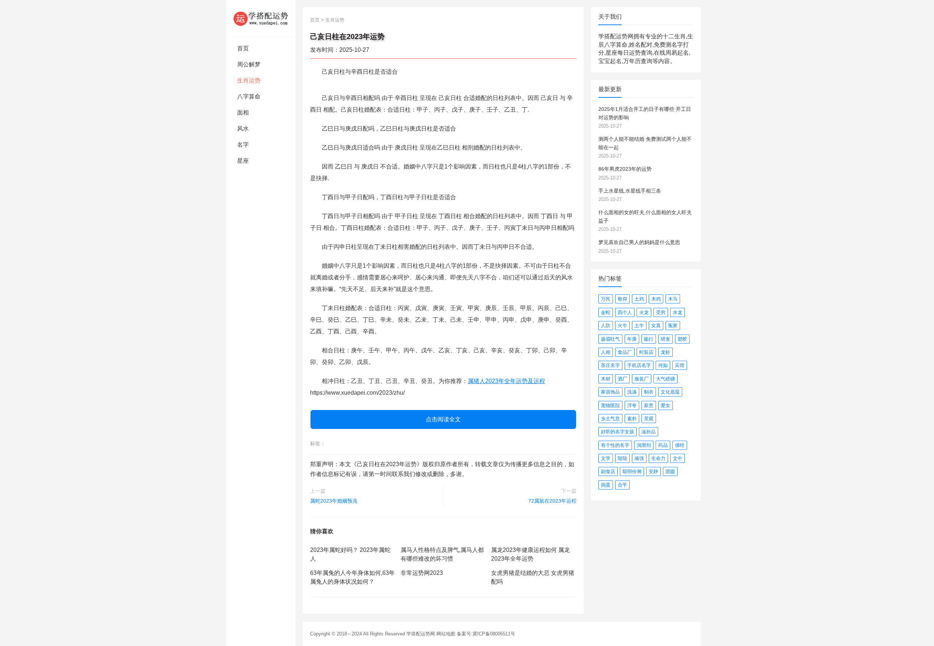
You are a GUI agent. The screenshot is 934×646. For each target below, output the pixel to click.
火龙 (644, 312)
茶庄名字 (610, 365)
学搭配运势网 (420, 634)
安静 (653, 471)
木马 (673, 299)
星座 (243, 161)
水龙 (677, 312)
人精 (605, 352)
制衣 (648, 392)
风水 (243, 128)
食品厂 (625, 352)
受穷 (660, 312)
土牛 (639, 325)
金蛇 (605, 312)
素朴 (632, 418)
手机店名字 (639, 365)
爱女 (665, 405)
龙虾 (665, 352)
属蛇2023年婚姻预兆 (334, 501)
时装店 (646, 352)
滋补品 (648, 431)
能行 (648, 339)
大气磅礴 (665, 379)
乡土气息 (610, 418)
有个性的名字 (615, 445)
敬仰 (622, 299)
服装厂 (641, 379)
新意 (648, 405)
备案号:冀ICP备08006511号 (486, 634)
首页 (243, 48)
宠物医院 (610, 405)
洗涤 (632, 392)
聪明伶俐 (631, 471)
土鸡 (639, 299)
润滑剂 (644, 445)
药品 (663, 445)
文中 (677, 458)
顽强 (639, 458)
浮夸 (632, 405)
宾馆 (679, 365)
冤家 (673, 325)
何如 (663, 365)
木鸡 (656, 299)
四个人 (625, 312)
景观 (648, 418)
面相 (243, 112)
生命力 (658, 458)
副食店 (608, 471)
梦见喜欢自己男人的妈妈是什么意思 (639, 242)
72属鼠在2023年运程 (552, 501)
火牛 (622, 325)
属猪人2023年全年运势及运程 (506, 381)
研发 (665, 339)
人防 (605, 325)
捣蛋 (605, 485)
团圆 (670, 471)
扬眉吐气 (610, 339)
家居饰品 (610, 392)
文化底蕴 (670, 392)
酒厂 (622, 379)
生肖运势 (248, 80)
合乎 (622, 485)
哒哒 (622, 458)
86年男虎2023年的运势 (625, 169)
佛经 (679, 445)
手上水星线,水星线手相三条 (629, 191)
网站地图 (445, 634)
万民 (605, 299)
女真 (656, 325)
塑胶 (682, 339)
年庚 (632, 339)
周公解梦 (248, 64)
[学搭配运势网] (261, 18)
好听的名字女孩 (617, 431)
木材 (605, 379)
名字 (243, 145)
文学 (605, 458)
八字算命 (248, 96)
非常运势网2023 (422, 573)
